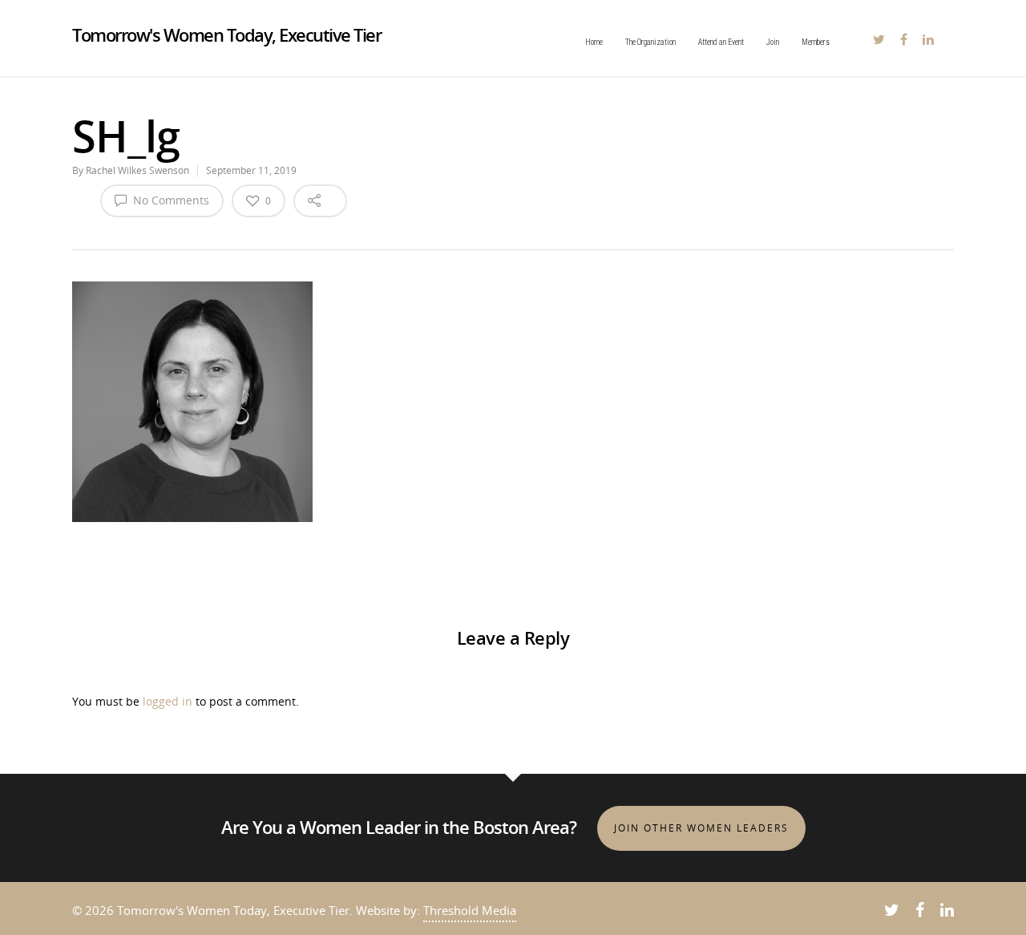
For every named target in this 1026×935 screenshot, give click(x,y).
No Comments (169, 200)
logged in (167, 701)
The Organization (650, 42)
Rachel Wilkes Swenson (137, 170)
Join (772, 42)
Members (816, 42)
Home (594, 42)
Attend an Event (721, 42)
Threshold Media (469, 910)
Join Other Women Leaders (701, 828)
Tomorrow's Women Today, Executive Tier (226, 34)
